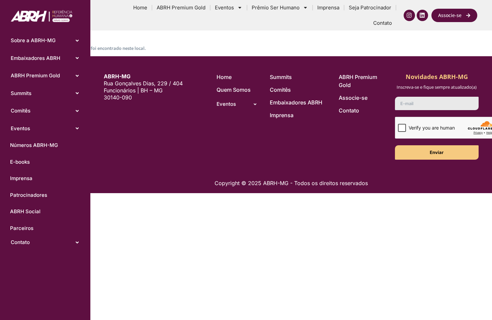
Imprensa (328, 7)
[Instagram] (409, 15)
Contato (382, 23)
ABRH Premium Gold (181, 7)
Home (140, 7)
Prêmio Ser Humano (276, 7)
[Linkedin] (422, 15)
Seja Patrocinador (370, 7)
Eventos (224, 7)
